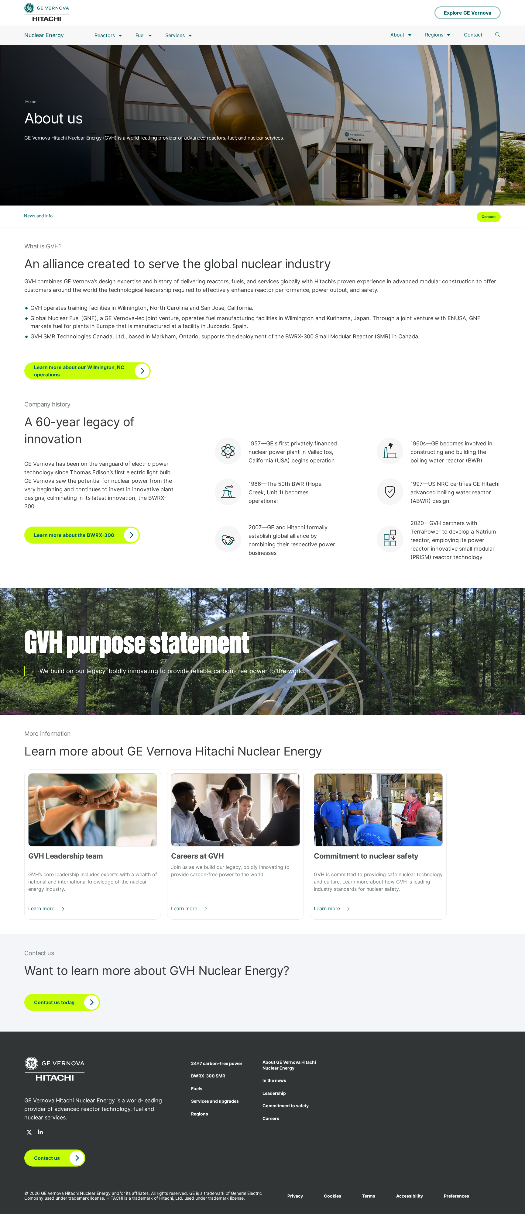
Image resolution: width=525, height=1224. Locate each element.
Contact (473, 35)
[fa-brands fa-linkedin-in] (40, 1133)
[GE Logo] (46, 12)
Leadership (274, 1093)
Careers (270, 1118)
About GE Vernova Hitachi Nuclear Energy (289, 1065)
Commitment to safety (285, 1105)
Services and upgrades (215, 1101)
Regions (434, 35)
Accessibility (409, 1196)
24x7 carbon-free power (216, 1063)
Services (175, 35)
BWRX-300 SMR (208, 1075)
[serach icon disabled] (498, 35)
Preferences (456, 1196)
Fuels (196, 1088)
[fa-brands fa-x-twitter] (29, 1133)
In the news (274, 1080)
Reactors (104, 35)
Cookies (332, 1196)
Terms (368, 1196)
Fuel (140, 35)
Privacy (295, 1196)
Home (30, 101)
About (397, 35)
